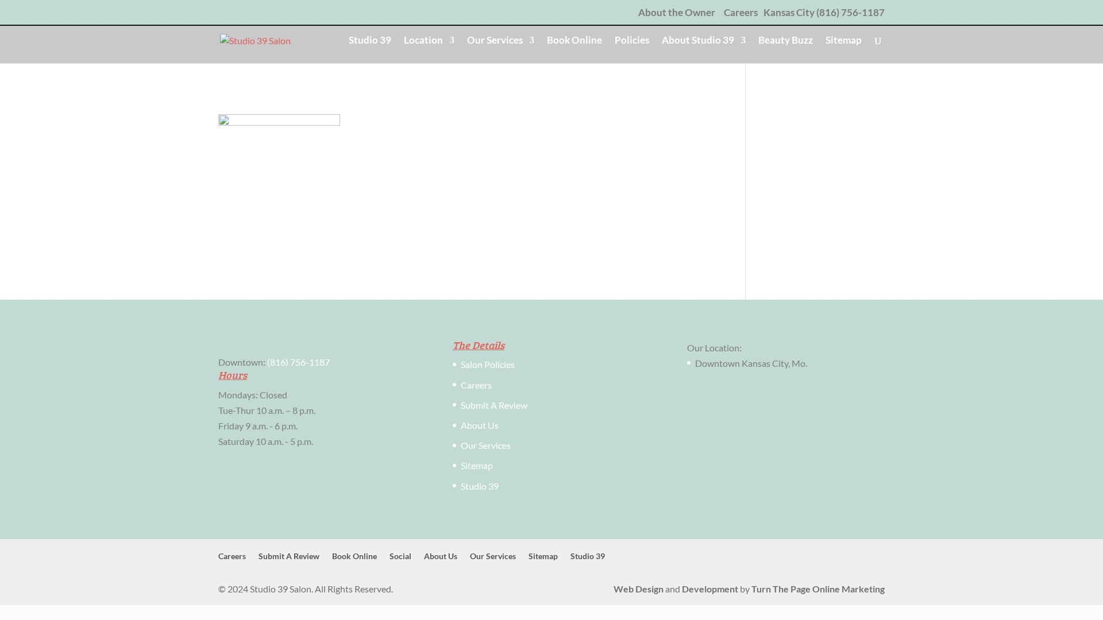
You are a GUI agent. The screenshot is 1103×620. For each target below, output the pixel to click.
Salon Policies (488, 364)
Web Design (639, 588)
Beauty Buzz (785, 41)
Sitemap (844, 41)
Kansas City (789, 12)
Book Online (574, 41)
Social (400, 556)
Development (710, 588)
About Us (480, 425)
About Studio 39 (698, 41)
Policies (632, 41)
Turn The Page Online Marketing (818, 588)
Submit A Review (494, 405)
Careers (741, 12)
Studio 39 (370, 41)
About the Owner (676, 12)
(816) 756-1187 (850, 12)
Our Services (495, 41)
